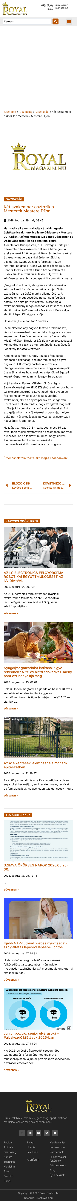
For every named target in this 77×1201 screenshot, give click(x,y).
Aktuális (8, 1147)
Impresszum (57, 1147)
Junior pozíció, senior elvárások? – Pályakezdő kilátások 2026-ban (31, 1035)
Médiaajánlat (57, 1142)
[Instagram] (38, 1133)
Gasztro (8, 1176)
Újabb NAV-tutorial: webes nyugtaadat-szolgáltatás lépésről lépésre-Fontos (35, 945)
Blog (52, 1170)
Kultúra (8, 1156)
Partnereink (57, 1152)
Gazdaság (25, 111)
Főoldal (8, 1142)
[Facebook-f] (22, 1133)
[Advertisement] (38, 70)
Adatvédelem (58, 1165)
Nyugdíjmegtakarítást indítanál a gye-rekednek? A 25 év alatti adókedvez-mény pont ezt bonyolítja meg (38, 672)
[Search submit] (55, 21)
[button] (69, 22)
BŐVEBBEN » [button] (11, 613)
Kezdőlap (10, 111)
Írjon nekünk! (57, 1175)
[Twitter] (47, 1133)
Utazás (31, 1147)
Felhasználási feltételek (58, 1158)
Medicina (9, 1166)
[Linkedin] (30, 1133)
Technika (9, 1161)
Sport (7, 1171)
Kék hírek (32, 1152)
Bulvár (7, 1180)
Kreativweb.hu (44, 1197)
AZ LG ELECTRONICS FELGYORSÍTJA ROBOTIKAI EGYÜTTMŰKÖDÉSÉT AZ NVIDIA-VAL (33, 577)
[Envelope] (55, 1133)
